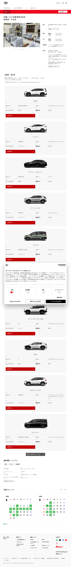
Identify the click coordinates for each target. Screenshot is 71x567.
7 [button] (29, 49)
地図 (50, 29)
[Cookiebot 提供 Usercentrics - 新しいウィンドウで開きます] (60, 265)
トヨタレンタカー (33, 547)
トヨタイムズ (19, 541)
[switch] (27, 292)
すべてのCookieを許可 (55, 301)
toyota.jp (16, 273)
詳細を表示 (59, 297)
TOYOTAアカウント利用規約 (39, 558)
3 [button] (18, 49)
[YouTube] (66, 540)
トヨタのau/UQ (45, 547)
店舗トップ (7, 11)
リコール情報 (6, 560)
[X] (60, 540)
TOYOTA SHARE (45, 541)
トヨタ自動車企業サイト (21, 539)
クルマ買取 (32, 545)
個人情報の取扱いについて (26, 558)
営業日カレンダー (52, 66)
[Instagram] (57, 543)
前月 (61, 489)
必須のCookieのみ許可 (15, 301)
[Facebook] (63, 540)
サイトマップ (6, 558)
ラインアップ (7, 8)
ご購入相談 (61, 11)
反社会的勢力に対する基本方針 (53, 558)
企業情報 (63, 558)
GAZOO (31, 539)
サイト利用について (15, 558)
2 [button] (15, 49)
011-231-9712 (58, 35)
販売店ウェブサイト (8, 481)
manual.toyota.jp (25, 273)
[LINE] (57, 540)
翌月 (65, 489)
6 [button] (26, 49)
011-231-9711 (58, 33)
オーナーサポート (18, 8)
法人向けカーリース (46, 545)
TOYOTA (5, 3)
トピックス (32, 8)
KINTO (43, 539)
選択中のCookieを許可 (35, 301)
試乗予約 (9, 115)
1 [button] (12, 49)
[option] (22, 35)
